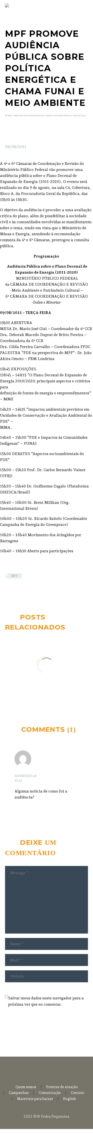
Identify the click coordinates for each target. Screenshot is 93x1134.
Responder (61, 770)
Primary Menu (83, 5)
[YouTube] (56, 1070)
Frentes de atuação (62, 1087)
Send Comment (31, 1031)
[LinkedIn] (37, 590)
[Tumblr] (29, 590)
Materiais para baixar (35, 1099)
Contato (77, 1093)
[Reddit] (44, 590)
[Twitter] (15, 590)
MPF (14, 576)
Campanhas (19, 1093)
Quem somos (26, 1087)
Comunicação (50, 1093)
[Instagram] (50, 1070)
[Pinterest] (22, 590)
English (69, 1099)
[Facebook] (8, 590)
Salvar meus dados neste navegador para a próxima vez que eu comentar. (46, 1001)
